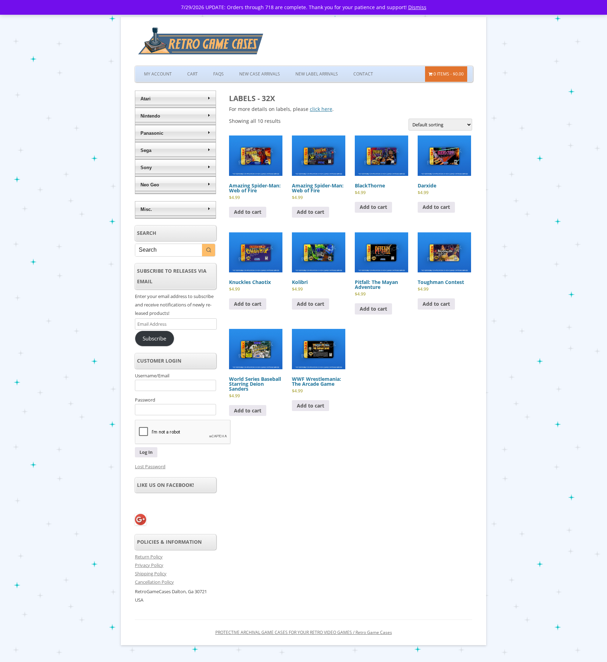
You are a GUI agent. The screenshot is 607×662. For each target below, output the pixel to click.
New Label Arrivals (316, 74)
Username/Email (152, 375)
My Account (158, 74)
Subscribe (154, 338)
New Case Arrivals (259, 74)
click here (321, 109)
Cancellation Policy (154, 582)
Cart (192, 74)
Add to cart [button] (247, 211)
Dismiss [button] (417, 7)
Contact (363, 74)
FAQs (218, 74)
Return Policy (149, 557)
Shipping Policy (151, 573)
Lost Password (150, 466)
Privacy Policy (149, 565)
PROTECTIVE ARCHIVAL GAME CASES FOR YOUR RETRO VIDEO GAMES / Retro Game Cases (303, 632)
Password (145, 400)
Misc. (146, 209)
